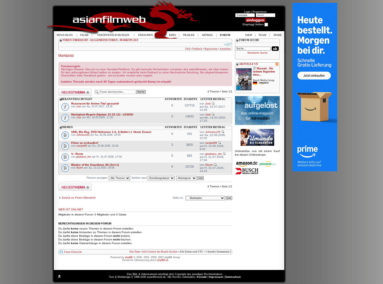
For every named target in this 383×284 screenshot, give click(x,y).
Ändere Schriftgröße (228, 44)
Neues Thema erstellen (72, 90)
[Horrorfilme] (257, 145)
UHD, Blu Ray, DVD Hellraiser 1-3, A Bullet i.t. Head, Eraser (111, 131)
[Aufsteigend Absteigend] (190, 177)
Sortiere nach (139, 177)
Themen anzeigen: (97, 177)
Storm (79, 167)
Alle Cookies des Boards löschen (159, 251)
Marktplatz (66, 56)
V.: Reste (77, 153)
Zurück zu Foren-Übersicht (79, 197)
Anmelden (225, 48)
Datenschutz (233, 277)
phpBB (129, 257)
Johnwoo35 (82, 134)
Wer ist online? (70, 209)
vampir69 (81, 145)
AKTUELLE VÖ (248, 64)
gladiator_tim (83, 156)
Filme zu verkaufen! (84, 142)
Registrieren (260, 11)
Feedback (197, 48)
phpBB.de (163, 260)
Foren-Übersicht (73, 252)
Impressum (216, 277)
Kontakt (202, 277)
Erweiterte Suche (257, 52)
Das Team (135, 251)
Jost (78, 106)
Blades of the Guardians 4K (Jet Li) (95, 164)
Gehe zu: (178, 197)
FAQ (187, 48)
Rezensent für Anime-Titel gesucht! (95, 103)
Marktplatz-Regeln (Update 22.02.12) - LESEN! (102, 114)
